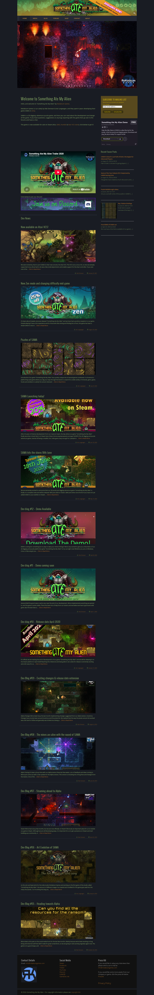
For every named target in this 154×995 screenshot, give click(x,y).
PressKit (101, 976)
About (87, 18)
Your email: (106, 104)
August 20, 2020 (93, 329)
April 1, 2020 (94, 611)
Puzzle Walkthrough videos (109, 189)
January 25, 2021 (93, 273)
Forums (56, 18)
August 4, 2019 (93, 724)
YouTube (63, 970)
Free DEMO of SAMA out (109, 225)
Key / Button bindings (125, 203)
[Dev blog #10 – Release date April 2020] (58, 641)
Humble (63, 125)
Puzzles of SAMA (29, 340)
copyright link (75, 992)
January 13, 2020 (93, 668)
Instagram (134, 5)
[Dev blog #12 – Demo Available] (58, 528)
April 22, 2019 (93, 837)
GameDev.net (64, 976)
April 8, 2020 (94, 555)
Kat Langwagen (80, 329)
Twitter (125, 5)
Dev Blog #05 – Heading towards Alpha (40, 904)
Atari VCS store (73, 125)
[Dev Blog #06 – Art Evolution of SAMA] (58, 866)
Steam (121, 5)
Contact (77, 18)
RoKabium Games (63, 104)
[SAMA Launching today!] (58, 415)
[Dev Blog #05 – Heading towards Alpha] (58, 923)
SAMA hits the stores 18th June (36, 452)
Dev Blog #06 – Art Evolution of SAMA (40, 847)
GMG (58, 125)
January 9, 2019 (93, 893)
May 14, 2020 (93, 499)
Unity (33, 111)
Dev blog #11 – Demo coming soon (37, 565)
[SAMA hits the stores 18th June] (58, 472)
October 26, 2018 (92, 950)
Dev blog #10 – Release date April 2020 (40, 622)
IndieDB (62, 974)
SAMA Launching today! (32, 396)
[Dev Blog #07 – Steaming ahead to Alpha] (58, 810)
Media (35, 18)
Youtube (130, 5)
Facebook (117, 5)
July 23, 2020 (94, 386)
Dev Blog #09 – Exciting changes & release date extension (50, 678)
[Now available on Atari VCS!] (58, 246)
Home (25, 18)
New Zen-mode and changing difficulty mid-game (45, 283)
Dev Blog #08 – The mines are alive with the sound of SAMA (50, 734)
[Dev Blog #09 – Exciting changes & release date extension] (58, 697)
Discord (62, 972)
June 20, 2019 (93, 781)
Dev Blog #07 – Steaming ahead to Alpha (41, 791)
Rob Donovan (80, 273)
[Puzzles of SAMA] (58, 359)
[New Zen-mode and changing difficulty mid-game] (58, 302)
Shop (66, 18)
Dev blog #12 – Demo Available (36, 509)
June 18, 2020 (93, 442)
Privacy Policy (104, 983)
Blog (45, 18)
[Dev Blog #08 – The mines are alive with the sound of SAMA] (58, 754)
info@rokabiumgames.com (35, 963)
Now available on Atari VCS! (34, 227)
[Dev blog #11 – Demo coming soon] (58, 584)
